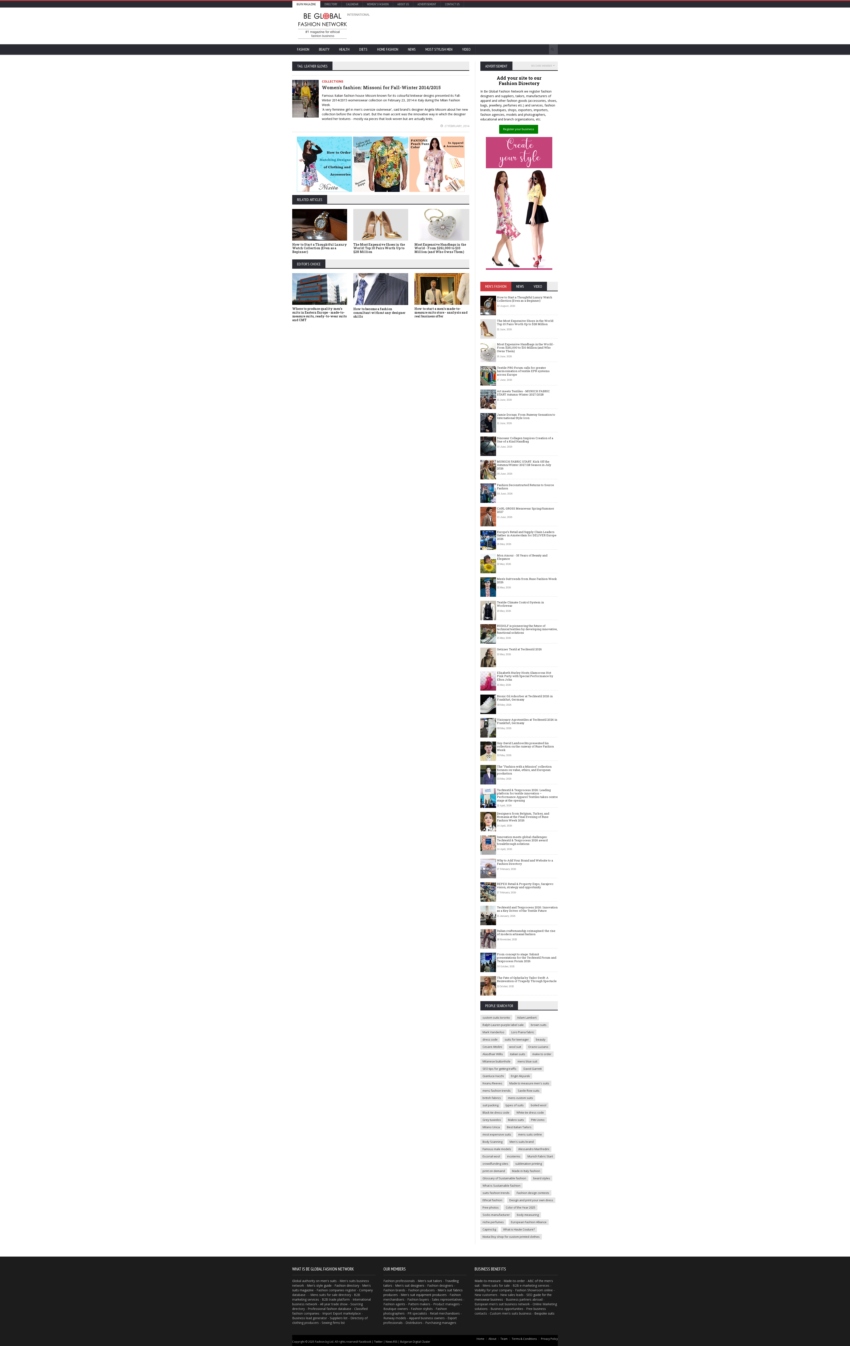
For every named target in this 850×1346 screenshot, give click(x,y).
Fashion (303, 49)
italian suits (517, 1054)
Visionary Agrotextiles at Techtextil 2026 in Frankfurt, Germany (527, 721)
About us (403, 4)
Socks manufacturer (496, 1215)
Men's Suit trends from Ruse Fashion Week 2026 (527, 580)
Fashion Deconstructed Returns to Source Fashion (525, 487)
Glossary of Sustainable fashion (504, 1178)
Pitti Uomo (538, 1120)
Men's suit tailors (430, 1281)
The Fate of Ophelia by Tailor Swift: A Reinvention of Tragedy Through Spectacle (527, 979)
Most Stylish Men (438, 49)
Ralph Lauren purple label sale (503, 1025)
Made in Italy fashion (526, 1171)
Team (504, 1339)
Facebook (365, 1342)
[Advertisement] (472, 25)
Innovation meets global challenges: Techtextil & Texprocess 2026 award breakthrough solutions (522, 840)
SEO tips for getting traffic (499, 1069)
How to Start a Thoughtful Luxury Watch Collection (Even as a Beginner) (319, 248)
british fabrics (492, 1098)
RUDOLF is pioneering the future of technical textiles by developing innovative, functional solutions (527, 629)
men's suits (329, 1281)
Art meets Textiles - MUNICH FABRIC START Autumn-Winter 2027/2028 (523, 393)
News (412, 49)
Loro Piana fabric (522, 1032)
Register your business (518, 129)
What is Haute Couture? (519, 1229)
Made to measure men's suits (529, 1083)
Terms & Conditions (524, 1339)
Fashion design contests (533, 1193)
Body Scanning (492, 1142)
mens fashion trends (497, 1091)
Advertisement (426, 4)
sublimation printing (528, 1164)
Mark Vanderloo (493, 1032)
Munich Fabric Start (540, 1156)
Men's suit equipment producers (424, 1295)
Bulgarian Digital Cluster (415, 1342)
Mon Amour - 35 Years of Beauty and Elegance (522, 557)
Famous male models (497, 1149)
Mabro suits (516, 1120)
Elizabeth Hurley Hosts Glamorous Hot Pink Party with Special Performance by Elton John (525, 676)
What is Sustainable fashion (501, 1186)
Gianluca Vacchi (493, 1076)
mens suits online (530, 1134)
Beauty (324, 49)
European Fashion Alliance (529, 1222)
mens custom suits (520, 1098)
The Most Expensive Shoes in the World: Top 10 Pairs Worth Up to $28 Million (379, 248)
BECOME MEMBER (541, 65)
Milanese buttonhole (496, 1061)
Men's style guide (319, 1285)
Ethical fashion (492, 1200)
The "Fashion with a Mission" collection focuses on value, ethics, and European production (524, 770)
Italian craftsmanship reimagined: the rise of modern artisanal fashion (526, 932)
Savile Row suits (528, 1091)
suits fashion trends (496, 1193)
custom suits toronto (496, 1018)
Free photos (491, 1207)
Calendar (352, 4)
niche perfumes (493, 1222)
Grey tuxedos (492, 1120)
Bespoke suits (544, 1313)
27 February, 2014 (456, 126)
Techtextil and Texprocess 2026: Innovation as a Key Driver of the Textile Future (527, 909)
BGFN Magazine (306, 4)
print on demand (494, 1171)
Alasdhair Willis (493, 1054)
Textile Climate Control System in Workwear (520, 604)
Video (466, 49)
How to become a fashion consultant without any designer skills (379, 313)
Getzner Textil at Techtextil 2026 (519, 649)
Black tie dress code (496, 1112)
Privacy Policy (549, 1339)
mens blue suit (527, 1061)
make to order (541, 1054)
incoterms (513, 1156)
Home (480, 1339)
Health (344, 49)
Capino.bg (489, 1229)
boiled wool (538, 1105)
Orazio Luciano (538, 1047)
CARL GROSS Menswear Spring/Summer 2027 (525, 510)
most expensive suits (497, 1134)
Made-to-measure (488, 1281)
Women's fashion (378, 4)
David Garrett (533, 1069)
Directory (331, 4)
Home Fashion (387, 49)
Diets (363, 49)
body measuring (528, 1215)
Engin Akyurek (520, 1076)
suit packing (490, 1105)
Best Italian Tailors (519, 1127)
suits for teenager (517, 1039)
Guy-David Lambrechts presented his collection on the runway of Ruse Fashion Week (525, 746)
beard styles (541, 1178)
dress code (490, 1039)
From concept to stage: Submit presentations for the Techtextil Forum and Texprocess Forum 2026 (526, 957)
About (492, 1339)
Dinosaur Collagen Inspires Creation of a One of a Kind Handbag (525, 440)
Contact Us (452, 4)
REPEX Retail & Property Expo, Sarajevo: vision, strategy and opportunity (525, 885)
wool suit (515, 1047)
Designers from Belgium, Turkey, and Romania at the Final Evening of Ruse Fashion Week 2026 (523, 816)
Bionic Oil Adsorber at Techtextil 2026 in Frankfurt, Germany (525, 698)
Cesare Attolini (492, 1047)
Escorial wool (491, 1156)
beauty (540, 1039)
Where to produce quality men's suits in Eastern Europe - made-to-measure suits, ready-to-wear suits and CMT (319, 314)
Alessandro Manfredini (533, 1149)
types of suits (515, 1105)
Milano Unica (491, 1127)
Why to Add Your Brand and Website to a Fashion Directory (525, 862)
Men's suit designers (409, 1285)
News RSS (391, 1342)
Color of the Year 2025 (520, 1207)
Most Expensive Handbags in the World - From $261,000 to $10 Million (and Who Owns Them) (440, 248)
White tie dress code (530, 1112)
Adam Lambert (527, 1018)
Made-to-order (514, 1281)
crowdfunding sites (495, 1164)
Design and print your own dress (531, 1200)
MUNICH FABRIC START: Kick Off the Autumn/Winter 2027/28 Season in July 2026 (524, 465)
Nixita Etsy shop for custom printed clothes (511, 1237)
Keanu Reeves (492, 1083)
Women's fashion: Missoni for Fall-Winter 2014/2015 (381, 87)
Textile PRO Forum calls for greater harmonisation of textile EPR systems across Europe (523, 371)
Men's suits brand (522, 1142)
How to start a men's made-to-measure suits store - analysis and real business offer (441, 312)
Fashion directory (346, 1285)
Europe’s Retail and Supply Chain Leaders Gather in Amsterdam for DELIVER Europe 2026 (526, 535)
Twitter (378, 1342)
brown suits (539, 1025)
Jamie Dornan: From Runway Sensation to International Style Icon (526, 416)
